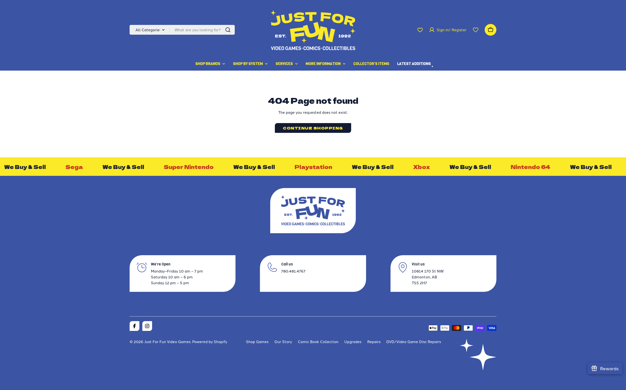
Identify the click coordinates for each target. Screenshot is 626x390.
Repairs (373, 341)
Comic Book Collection (318, 341)
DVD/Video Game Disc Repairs (413, 341)
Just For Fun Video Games (167, 341)
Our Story (283, 341)
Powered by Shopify (209, 341)
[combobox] (182, 30)
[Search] (228, 30)
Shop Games (257, 341)
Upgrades (352, 341)
